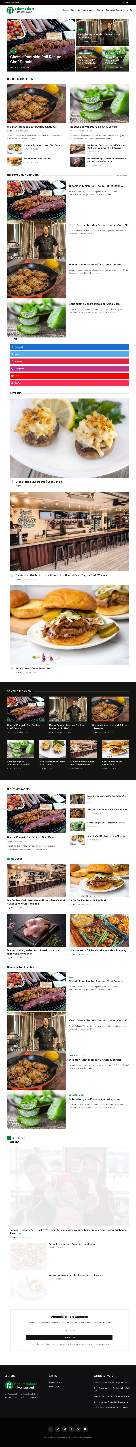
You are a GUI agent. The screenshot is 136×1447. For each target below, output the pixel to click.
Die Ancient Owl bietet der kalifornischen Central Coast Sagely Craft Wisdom (106, 146)
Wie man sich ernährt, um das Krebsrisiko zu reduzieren (75, 1275)
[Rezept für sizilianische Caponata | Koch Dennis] (28, 1256)
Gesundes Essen (114, 10)
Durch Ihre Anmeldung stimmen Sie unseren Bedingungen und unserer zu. (70, 1344)
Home (65, 10)
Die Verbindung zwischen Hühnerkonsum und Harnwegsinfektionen (106, 160)
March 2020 (54, 1386)
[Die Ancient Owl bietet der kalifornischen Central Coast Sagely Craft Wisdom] (77, 149)
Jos (11, 67)
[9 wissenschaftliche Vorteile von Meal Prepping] (99, 930)
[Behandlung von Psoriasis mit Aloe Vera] (99, 103)
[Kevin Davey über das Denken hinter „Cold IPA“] (36, 239)
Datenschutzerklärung (98, 1344)
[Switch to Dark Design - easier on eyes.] (126, 10)
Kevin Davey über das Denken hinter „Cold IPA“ (99, 36)
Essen (100, 10)
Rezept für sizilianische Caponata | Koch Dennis (72, 1244)
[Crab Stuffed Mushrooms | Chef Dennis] (14, 149)
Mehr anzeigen (121, 175)
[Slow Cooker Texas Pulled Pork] (14, 162)
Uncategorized (112, 53)
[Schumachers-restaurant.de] (20, 10)
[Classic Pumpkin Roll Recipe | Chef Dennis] (41, 45)
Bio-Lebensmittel (85, 10)
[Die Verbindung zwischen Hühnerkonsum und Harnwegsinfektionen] (77, 162)
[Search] (130, 10)
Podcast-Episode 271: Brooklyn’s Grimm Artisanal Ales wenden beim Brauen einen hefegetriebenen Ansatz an (68, 1232)
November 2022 (56, 1382)
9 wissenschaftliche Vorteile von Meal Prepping (98, 950)
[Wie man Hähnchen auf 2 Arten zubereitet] (36, 103)
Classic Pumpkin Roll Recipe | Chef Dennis (36, 59)
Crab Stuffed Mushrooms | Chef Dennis (42, 145)
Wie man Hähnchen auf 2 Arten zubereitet (87, 60)
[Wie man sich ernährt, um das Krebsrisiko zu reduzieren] (28, 1287)
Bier (73, 10)
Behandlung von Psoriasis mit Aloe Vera (113, 60)
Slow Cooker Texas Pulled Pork (39, 159)
